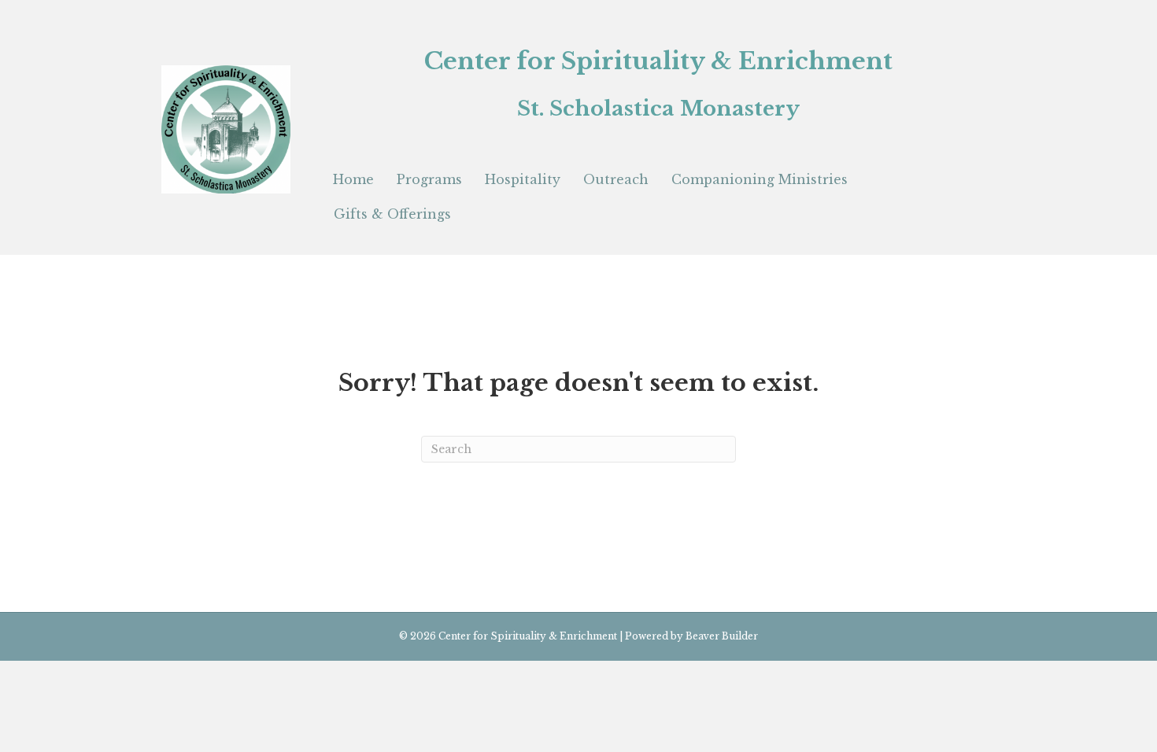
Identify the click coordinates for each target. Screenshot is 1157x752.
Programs (429, 179)
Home (353, 179)
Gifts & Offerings (392, 214)
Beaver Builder (722, 636)
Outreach (616, 179)
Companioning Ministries (759, 179)
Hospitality (522, 179)
